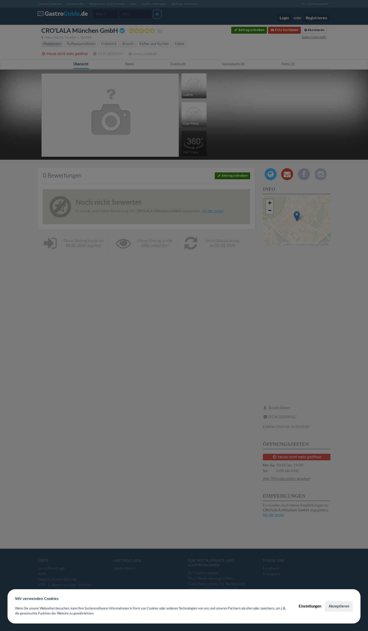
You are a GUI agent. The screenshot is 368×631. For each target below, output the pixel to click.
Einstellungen (310, 606)
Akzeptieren (339, 606)
